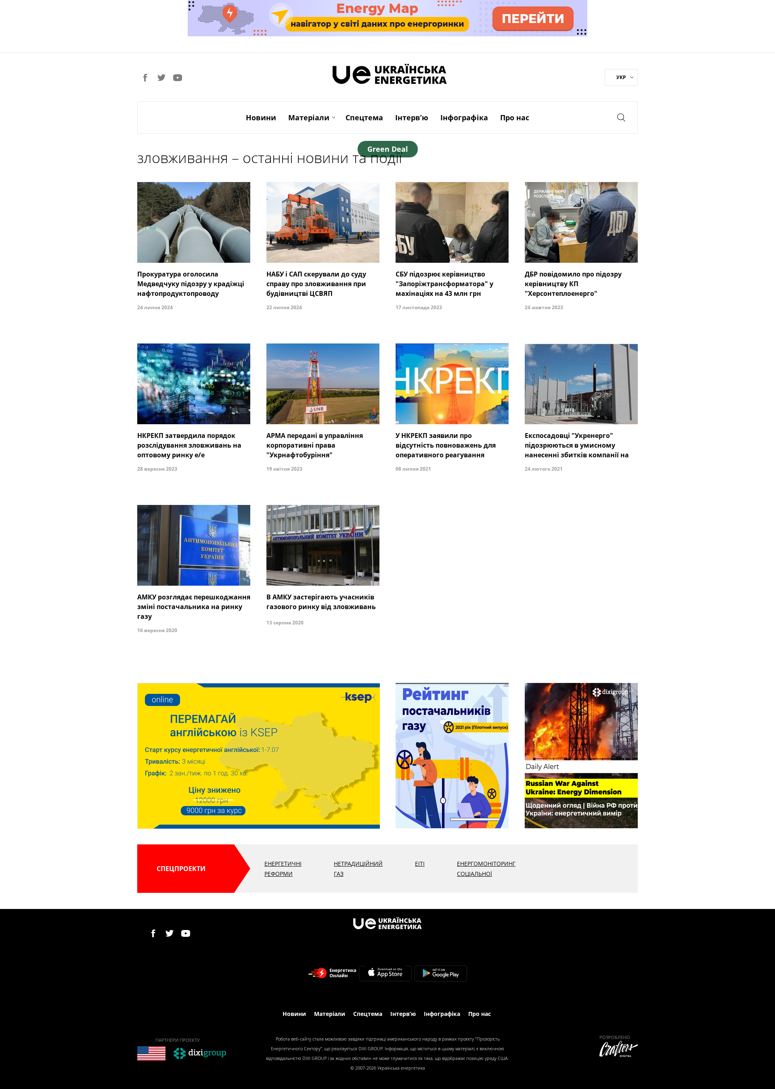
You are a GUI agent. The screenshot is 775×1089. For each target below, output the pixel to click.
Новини (261, 117)
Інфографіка (464, 117)
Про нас (514, 117)
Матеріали (308, 117)
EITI (420, 863)
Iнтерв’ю (411, 117)
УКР (621, 77)
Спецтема (364, 117)
